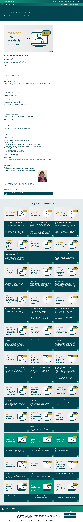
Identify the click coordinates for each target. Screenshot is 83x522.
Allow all (70, 514)
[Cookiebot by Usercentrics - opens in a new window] (11, 520)
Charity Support (76, 4)
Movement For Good (68, 4)
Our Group (61, 4)
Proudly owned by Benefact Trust (9, 1)
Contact (69, 1)
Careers (59, 1)
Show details (51, 520)
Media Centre (54, 1)
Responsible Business (64, 1)
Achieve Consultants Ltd (13, 170)
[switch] (30, 520)
